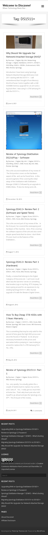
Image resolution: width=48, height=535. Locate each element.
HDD (38, 65)
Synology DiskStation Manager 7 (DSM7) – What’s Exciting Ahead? (22, 437)
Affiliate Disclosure (8, 520)
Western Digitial (11, 327)
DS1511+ (30, 63)
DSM (21, 164)
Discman (11, 60)
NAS (7, 68)
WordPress (41, 531)
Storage (9, 63)
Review (12, 68)
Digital (18, 60)
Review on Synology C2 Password (13, 433)
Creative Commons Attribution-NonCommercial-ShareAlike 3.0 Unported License (22, 466)
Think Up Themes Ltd (19, 531)
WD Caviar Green (25, 324)
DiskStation (23, 63)
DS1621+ (37, 63)
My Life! (24, 60)
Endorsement (31, 65)
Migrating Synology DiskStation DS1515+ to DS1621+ (21, 442)
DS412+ (16, 65)
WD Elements (36, 324)
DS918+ (22, 65)
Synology (18, 68)
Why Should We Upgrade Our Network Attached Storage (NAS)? (22, 447)
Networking (32, 60)
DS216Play (9, 65)
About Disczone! (7, 517)
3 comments (37, 411)
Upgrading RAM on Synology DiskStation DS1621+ (20, 429)
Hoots (26, 164)
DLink (30, 216)
